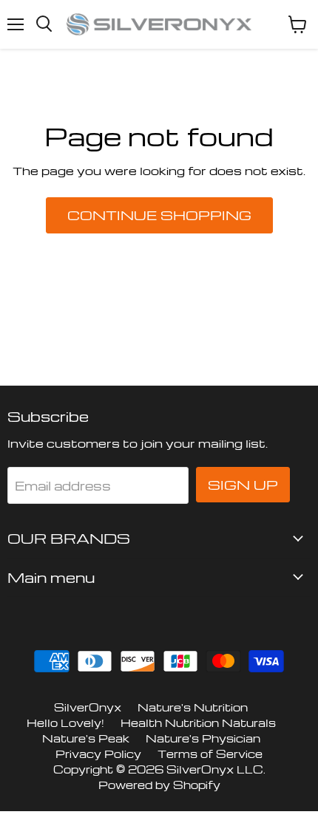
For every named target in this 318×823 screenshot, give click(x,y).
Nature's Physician (203, 738)
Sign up (243, 485)
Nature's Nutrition (193, 707)
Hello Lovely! (65, 722)
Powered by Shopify (159, 784)
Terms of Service (210, 753)
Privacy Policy (98, 753)
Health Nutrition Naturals (198, 722)
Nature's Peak (85, 738)
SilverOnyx (87, 707)
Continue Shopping (159, 215)
